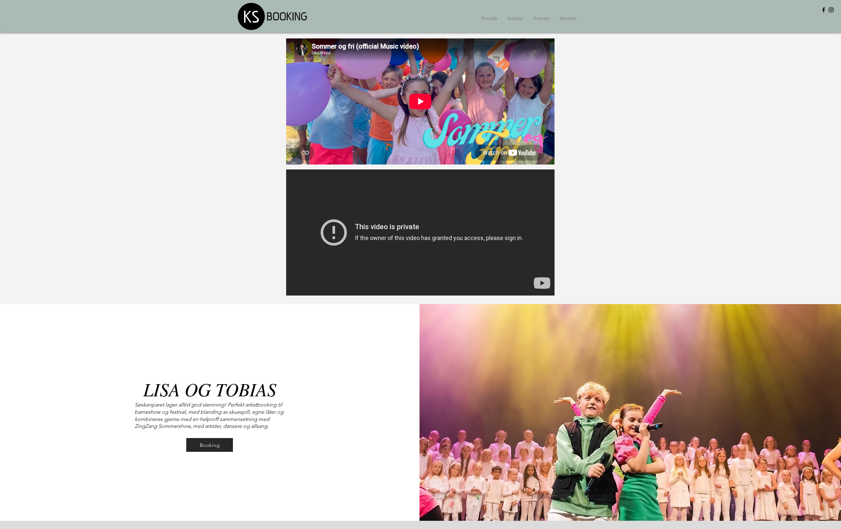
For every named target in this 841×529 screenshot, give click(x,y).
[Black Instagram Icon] (831, 10)
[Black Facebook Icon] (823, 10)
